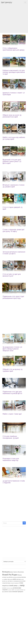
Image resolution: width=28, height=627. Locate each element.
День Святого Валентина (17, 572)
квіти (14, 579)
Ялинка (20, 575)
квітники (19, 579)
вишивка (19, 577)
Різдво (14, 574)
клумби (22, 579)
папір (22, 585)
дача (3, 579)
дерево (5, 579)
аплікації (4, 577)
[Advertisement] (14, 19)
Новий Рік (6, 574)
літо (13, 581)
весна (10, 577)
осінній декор (12, 585)
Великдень (6, 572)
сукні (13, 589)
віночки (24, 577)
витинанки (14, 577)
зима (8, 579)
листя (6, 581)
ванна (8, 577)
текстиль (21, 589)
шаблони (6, 591)
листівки (10, 581)
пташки (11, 588)
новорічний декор (6, 583)
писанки (4, 588)
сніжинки (9, 589)
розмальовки (17, 588)
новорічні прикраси (15, 583)
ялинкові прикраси (17, 591)
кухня (3, 581)
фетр (3, 591)
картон (11, 579)
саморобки (5, 589)
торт (24, 589)
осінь (19, 585)
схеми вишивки (17, 589)
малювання (16, 581)
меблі (20, 581)
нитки (23, 581)
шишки (10, 591)
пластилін (8, 588)
